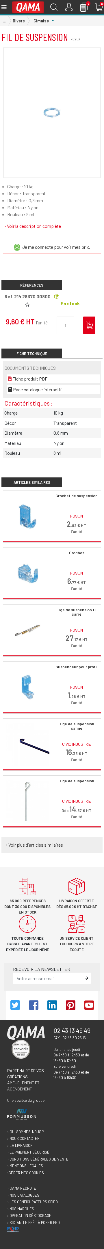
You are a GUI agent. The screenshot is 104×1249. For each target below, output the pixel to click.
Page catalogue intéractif (37, 389)
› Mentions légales (25, 1165)
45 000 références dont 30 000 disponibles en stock (27, 906)
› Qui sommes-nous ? (25, 1131)
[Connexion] (69, 7)
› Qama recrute (21, 1188)
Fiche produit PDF (29, 378)
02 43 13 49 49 (71, 1030)
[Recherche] (54, 7)
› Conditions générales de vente (37, 1159)
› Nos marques (20, 1209)
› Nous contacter (23, 1138)
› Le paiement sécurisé (28, 1152)
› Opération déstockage (29, 1215)
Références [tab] (31, 285)
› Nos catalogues (23, 1195)
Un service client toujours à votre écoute (76, 944)
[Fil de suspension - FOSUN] (52, 112)
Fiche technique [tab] (31, 353)
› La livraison (20, 1145)
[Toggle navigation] (3, 7)
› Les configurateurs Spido (32, 1202)
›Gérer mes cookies (25, 1172)
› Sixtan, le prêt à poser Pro (33, 1222)
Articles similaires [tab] (32, 482)
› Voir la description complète (32, 226)
